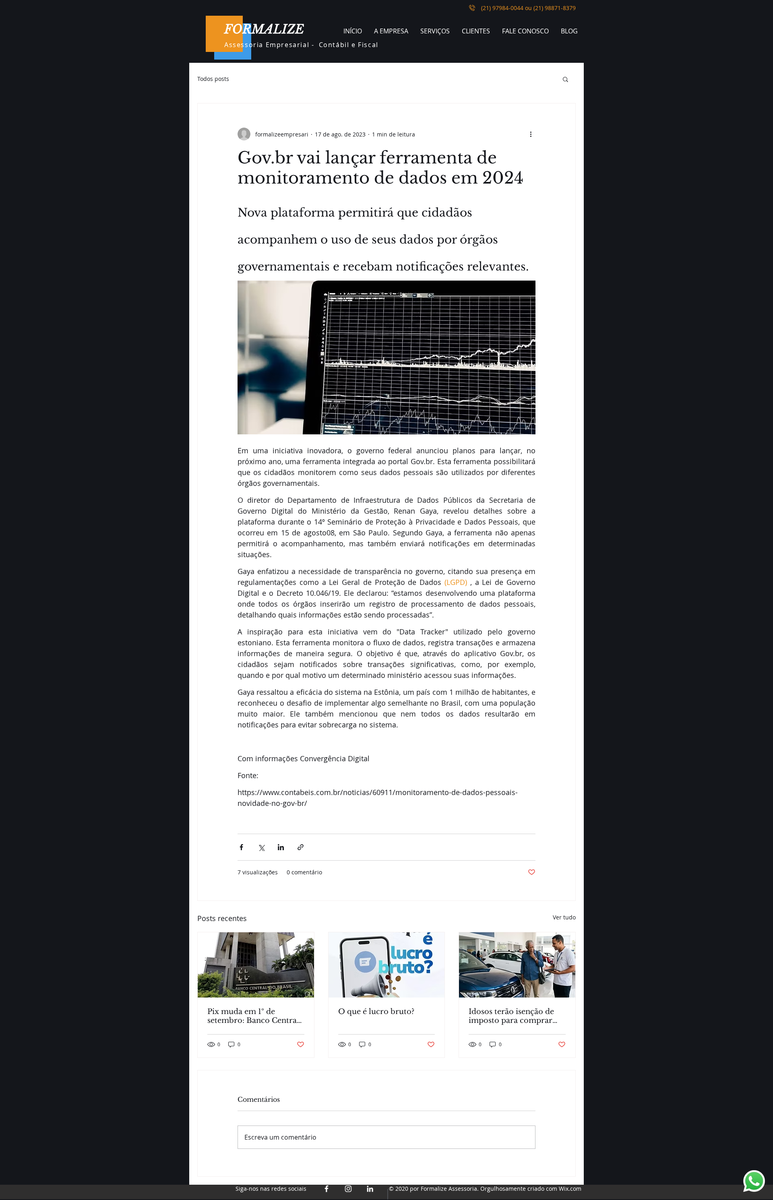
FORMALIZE (264, 29)
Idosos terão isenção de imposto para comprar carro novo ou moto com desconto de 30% (515, 1016)
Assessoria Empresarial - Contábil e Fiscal (301, 44)
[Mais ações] (530, 134)
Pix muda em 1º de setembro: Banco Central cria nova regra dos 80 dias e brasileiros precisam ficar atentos (253, 1016)
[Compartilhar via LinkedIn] (281, 847)
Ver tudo (564, 917)
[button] (565, 79)
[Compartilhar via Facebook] (241, 847)
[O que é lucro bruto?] (387, 965)
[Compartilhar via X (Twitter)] (261, 847)
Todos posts (213, 79)
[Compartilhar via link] (300, 847)
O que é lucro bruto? (376, 1011)
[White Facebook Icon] (326, 1188)
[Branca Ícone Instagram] (348, 1188)
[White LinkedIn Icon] (370, 1188)
